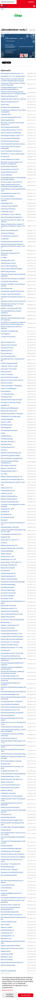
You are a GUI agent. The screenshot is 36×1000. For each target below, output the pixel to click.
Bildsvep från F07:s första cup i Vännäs (12, 948)
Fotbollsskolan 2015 (7, 933)
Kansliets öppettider (6, 845)
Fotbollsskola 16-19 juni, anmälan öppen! (12, 154)
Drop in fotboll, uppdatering (9, 266)
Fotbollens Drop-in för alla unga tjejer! (11, 796)
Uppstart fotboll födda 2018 (9, 166)
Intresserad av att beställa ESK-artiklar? (12, 872)
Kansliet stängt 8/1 (6, 554)
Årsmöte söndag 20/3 (7, 782)
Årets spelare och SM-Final (8, 465)
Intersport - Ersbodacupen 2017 (10, 625)
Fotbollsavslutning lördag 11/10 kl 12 (11, 130)
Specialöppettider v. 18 (7, 935)
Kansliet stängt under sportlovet (10, 787)
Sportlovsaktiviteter (6, 175)
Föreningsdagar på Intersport (9, 430)
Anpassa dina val (7, 990)
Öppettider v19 (5, 405)
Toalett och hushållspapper (8, 388)
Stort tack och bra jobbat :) (8, 356)
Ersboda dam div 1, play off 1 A (10, 540)
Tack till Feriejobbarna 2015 (8, 922)
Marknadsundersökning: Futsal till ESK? (12, 712)
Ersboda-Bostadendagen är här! (10, 694)
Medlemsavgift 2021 (7, 350)
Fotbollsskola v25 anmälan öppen (10, 416)
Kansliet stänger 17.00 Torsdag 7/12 (11, 562)
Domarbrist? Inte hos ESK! (8, 593)
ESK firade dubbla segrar (8, 590)
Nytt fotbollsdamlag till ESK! (9, 875)
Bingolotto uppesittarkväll (8, 971)
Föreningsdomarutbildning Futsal (10, 656)
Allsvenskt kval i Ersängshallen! (10, 611)
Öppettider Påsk (5, 537)
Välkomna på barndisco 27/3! (9, 96)
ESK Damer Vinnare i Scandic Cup (10, 905)
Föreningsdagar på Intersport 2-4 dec (11, 633)
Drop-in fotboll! (5, 924)
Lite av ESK (4, 890)
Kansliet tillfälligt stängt (7, 866)
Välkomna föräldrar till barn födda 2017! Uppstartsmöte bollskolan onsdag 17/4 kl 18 (13, 226)
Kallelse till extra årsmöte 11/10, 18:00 (11, 647)
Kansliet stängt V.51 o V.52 (8, 559)
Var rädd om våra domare (8, 336)
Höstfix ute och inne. (6, 493)
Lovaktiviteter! (5, 239)
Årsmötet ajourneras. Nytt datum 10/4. (12, 779)
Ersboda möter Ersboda (8, 628)
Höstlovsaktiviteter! (6, 888)
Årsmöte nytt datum (6, 353)
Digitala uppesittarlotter (7, 120)
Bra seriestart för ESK (7, 598)
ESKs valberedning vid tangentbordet (11, 458)
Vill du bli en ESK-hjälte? (7, 596)
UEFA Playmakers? (6, 315)
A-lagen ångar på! (6, 830)
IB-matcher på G (5, 650)
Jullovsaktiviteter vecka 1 (14, 29)
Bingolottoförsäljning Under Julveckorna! (12, 854)
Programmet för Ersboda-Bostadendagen (13, 582)
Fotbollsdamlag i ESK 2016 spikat (10, 851)
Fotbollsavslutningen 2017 (8, 576)
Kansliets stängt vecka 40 (8, 573)
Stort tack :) (4, 450)
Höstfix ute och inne (6, 488)
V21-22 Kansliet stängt (7, 394)
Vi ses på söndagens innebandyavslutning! (13, 773)
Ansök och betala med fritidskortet (11, 132)
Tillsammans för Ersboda (8, 209)
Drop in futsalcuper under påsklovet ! (11, 151)
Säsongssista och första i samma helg (12, 653)
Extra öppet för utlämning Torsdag (10, 402)
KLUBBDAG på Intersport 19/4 (9, 771)
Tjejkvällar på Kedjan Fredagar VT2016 (12, 820)
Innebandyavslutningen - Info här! (10, 776)
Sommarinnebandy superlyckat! (10, 704)
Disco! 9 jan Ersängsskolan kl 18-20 (11, 117)
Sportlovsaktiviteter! (6, 250)
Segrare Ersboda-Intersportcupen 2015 (12, 962)
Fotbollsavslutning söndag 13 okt (10, 193)
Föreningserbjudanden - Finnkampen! (11, 701)
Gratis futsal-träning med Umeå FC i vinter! (13, 482)
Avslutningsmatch (6, 427)
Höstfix (3, 433)
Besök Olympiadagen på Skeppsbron (11, 217)
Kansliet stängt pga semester (9, 363)
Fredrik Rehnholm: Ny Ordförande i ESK (12, 727)
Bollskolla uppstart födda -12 (9, 471)
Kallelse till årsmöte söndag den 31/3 (11, 476)
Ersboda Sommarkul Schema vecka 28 (12, 380)
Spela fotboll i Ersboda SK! (8, 605)
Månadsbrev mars (6, 938)
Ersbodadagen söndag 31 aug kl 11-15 (12, 135)
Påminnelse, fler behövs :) (8, 441)
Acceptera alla (25, 995)
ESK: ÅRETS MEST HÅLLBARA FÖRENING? (13, 827)
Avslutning (4, 542)
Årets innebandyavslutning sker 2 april (12, 614)
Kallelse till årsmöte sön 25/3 (9, 545)
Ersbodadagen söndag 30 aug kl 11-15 (12, 73)
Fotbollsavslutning (6, 436)
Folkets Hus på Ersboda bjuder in (10, 807)
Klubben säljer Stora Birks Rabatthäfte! (12, 639)
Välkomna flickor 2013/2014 (9, 345)
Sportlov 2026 (5, 104)
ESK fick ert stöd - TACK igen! (9, 869)
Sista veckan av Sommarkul (9, 369)
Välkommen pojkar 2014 (8, 342)
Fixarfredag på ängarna (7, 587)
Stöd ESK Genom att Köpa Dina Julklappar (13, 857)
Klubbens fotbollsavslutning (9, 496)
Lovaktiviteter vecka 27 (7, 211)
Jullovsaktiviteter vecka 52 (8, 263)
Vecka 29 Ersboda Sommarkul (9, 377)
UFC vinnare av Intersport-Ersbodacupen (12, 619)
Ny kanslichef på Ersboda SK (9, 631)
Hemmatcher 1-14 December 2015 (10, 864)
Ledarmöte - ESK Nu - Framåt (9, 366)
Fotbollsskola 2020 (6, 397)
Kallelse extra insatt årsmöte (9, 411)
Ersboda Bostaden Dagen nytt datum (11, 399)
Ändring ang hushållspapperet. (10, 408)
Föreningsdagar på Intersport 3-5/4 (11, 534)
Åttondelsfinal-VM (6, 514)
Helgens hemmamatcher (8, 568)
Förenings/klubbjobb (7, 419)
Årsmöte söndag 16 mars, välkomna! (11, 182)
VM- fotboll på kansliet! (7, 517)
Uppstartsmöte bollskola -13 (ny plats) (12, 413)
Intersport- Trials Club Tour (8, 468)
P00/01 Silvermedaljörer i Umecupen (11, 761)
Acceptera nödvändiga (9, 995)
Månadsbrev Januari (6, 957)
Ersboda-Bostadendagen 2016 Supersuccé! (13, 691)
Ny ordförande (5, 156)
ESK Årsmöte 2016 (6, 814)
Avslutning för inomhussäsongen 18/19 (12, 479)
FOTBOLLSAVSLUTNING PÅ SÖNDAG (11, 268)
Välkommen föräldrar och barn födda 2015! (13, 301)
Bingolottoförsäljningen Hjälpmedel (11, 848)
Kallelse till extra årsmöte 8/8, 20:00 (11, 453)
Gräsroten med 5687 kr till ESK (9, 645)
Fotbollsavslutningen (7, 439)
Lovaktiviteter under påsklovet (9, 281)
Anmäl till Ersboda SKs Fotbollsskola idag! (13, 754)
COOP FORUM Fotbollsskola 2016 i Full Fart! (13, 707)
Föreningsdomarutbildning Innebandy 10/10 (13, 897)
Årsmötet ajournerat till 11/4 (9, 608)
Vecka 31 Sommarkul (7, 374)
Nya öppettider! (5, 570)
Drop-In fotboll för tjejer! (8, 885)
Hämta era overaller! (6, 927)
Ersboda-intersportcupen (8, 965)
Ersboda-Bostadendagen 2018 (9, 502)
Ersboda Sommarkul (7, 383)
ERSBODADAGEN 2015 (7, 930)
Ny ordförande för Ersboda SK (9, 236)
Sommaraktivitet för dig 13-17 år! (10, 710)
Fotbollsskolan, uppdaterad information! (12, 291)
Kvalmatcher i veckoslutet (8, 793)
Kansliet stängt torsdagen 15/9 (10, 676)
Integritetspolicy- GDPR (7, 509)
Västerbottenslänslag (7, 551)
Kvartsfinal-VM (5, 511)
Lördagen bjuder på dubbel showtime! (12, 636)
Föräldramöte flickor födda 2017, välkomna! (13, 99)
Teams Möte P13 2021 (7, 348)
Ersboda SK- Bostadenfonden (9, 331)
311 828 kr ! (4, 257)
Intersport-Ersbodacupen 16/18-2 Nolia (12, 548)
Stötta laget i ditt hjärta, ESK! (9, 565)
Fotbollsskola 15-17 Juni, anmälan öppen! (13, 76)
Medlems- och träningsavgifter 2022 (11, 308)
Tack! (2, 485)
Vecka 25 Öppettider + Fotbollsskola (11, 385)
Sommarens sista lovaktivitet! (9, 206)
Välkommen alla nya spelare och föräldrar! (13, 278)
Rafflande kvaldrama (7, 790)
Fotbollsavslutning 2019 (8, 447)
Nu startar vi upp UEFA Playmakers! (11, 294)
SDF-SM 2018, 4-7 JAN (7, 556)
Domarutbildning (5, 391)
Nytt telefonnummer (6, 425)
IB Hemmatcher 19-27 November (10, 642)
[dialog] (18, 987)
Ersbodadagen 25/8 (6, 203)
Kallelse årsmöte (5, 951)
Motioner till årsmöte (7, 959)
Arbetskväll (4, 520)
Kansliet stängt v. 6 (6, 622)
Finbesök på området (7, 954)
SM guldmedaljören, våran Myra (10, 527)
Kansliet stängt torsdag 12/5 (9, 738)
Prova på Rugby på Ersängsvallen (10, 138)
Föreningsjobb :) (5, 334)
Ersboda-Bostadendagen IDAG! (10, 912)
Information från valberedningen (10, 107)
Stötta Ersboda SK (6, 371)
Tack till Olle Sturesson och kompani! (11, 914)
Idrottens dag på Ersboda (8, 271)
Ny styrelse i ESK (5, 764)
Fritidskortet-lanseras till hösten (10, 141)
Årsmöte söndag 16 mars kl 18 (9, 169)
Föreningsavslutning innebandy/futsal (12, 241)
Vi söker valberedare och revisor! (10, 159)
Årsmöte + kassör (6, 422)
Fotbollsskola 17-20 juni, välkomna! (11, 214)
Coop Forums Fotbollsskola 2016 (10, 785)
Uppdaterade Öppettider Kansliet (10, 455)
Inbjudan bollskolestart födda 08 (10, 945)
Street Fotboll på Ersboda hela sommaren (13, 144)
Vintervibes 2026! (6, 114)
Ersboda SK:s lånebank (7, 196)
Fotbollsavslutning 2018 (8, 490)
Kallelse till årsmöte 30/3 (8, 617)
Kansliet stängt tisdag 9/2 (8, 817)
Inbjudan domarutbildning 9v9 (9, 230)
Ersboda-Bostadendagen (8, 584)
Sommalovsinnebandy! (7, 715)
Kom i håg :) (4, 474)
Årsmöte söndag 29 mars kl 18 (9, 102)
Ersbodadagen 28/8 (6, 288)
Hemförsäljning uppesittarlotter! (10, 127)
